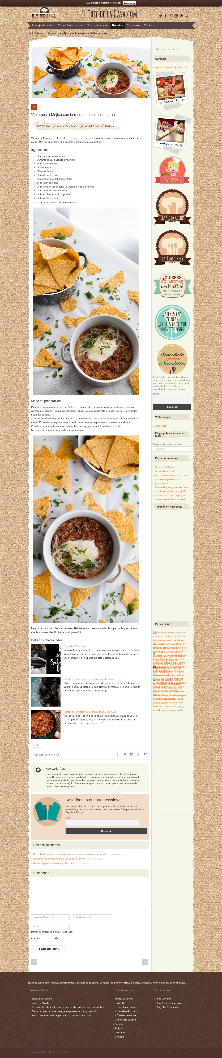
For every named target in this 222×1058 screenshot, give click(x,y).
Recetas (117, 25)
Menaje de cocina (43, 25)
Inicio (31, 33)
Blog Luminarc (163, 998)
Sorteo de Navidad (164, 471)
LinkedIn (131, 754)
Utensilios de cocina (127, 1011)
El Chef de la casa (66, 126)
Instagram (176, 15)
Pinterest (181, 15)
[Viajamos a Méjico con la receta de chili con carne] (90, 72)
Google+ (170, 15)
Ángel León (160, 426)
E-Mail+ (145, 754)
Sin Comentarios (90, 126)
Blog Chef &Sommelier (167, 1007)
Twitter (160, 15)
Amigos (118, 1028)
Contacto (149, 25)
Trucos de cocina (97, 25)
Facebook (165, 15)
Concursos (133, 25)
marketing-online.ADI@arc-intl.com (170, 67)
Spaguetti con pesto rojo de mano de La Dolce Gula (90, 712)
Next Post (145, 962)
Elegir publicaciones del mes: (168, 444)
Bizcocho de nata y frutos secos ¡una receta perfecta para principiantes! (79, 854)
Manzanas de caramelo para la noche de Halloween (68, 858)
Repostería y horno (126, 1007)
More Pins (162, 667)
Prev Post (34, 962)
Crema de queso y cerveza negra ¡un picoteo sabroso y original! (64, 1011)
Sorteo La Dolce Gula (75, 646)
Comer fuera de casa (71, 25)
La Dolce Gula (77, 138)
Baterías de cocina (126, 1015)
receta (36, 745)
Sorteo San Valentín (165, 467)
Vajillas (120, 1003)
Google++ (138, 754)
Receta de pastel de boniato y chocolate (62, 863)
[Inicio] (109, 17)
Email (68, 817)
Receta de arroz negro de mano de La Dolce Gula (89, 679)
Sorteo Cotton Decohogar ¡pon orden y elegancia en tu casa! (62, 1015)
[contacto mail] (186, 15)
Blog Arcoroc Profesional (168, 1003)
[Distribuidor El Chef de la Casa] (172, 339)
